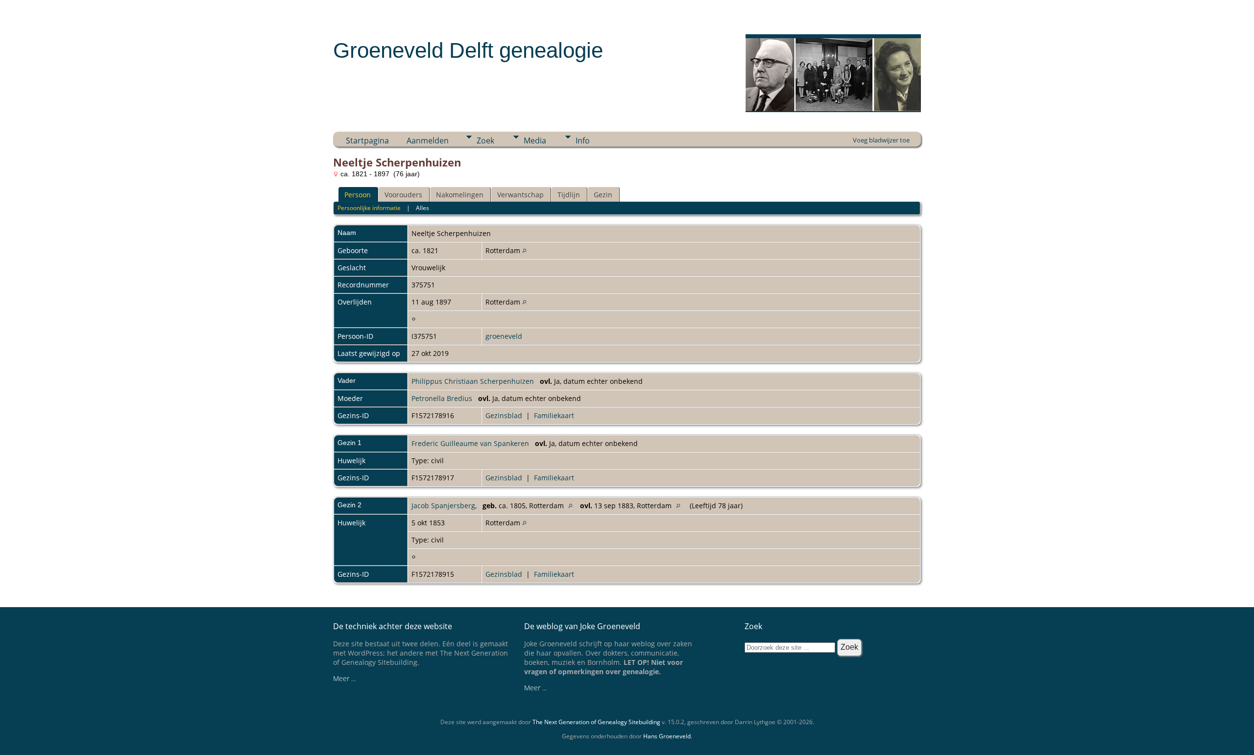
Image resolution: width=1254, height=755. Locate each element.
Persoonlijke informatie (369, 208)
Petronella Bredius (441, 398)
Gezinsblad (503, 415)
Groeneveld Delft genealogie (468, 50)
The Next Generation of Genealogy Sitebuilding (596, 722)
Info (583, 140)
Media (535, 140)
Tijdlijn (568, 194)
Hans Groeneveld (667, 736)
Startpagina (367, 140)
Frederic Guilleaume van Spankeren (470, 443)
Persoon (357, 194)
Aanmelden (428, 140)
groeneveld (503, 336)
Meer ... (344, 678)
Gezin (603, 194)
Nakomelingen (459, 194)
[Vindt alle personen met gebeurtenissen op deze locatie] (524, 250)
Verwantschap (520, 194)
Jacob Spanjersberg (443, 505)
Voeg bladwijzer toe (881, 140)
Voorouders (403, 194)
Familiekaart (554, 415)
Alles (422, 208)
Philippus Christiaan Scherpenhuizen (472, 381)
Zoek (485, 140)
